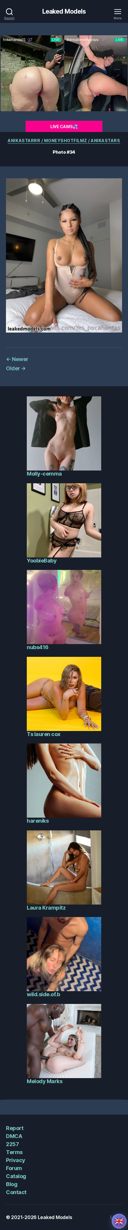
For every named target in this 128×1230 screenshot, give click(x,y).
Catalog (16, 1176)
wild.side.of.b (43, 994)
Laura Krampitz (46, 908)
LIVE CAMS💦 (64, 126)
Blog (11, 1184)
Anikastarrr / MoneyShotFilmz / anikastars (64, 140)
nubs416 (38, 647)
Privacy (15, 1160)
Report (14, 1128)
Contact (16, 1192)
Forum (14, 1168)
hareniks (38, 821)
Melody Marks (44, 1081)
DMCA (14, 1136)
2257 (12, 1144)
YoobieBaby (42, 560)
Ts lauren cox (43, 734)
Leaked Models (64, 11)
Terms (14, 1152)
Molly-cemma (44, 474)
